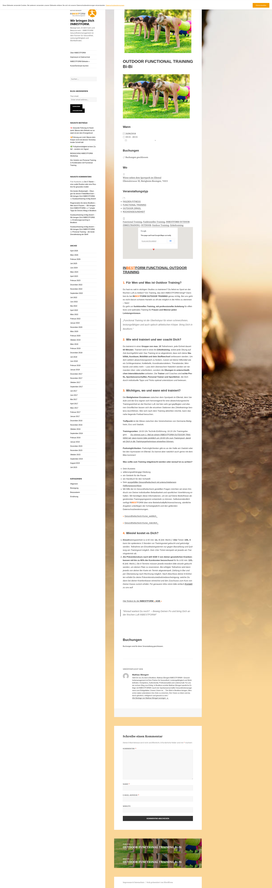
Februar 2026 (75, 259)
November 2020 (76, 327)
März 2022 (74, 314)
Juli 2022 (73, 297)
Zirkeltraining (176, 225)
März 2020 (74, 331)
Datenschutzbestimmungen (115, 5)
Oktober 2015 (75, 455)
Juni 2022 (74, 302)
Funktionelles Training (154, 221)
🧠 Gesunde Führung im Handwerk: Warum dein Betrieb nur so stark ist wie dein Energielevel (82, 130)
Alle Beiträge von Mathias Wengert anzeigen (149, 698)
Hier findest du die (142, 601)
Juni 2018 (74, 361)
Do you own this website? (149, 241)
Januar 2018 (75, 370)
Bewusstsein (75, 492)
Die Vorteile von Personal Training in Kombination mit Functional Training (83, 162)
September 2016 (76, 433)
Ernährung (74, 496)
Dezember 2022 (76, 285)
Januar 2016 (75, 442)
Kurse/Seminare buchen (79, 66)
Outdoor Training (160, 225)
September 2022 (76, 293)
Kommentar (129, 748)
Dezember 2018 (76, 353)
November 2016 (76, 425)
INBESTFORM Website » (79, 61)
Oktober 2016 (75, 429)
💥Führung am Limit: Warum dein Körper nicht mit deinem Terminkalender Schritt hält (83, 139)
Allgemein (74, 484)
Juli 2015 (73, 467)
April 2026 (74, 251)
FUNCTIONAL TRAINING (134, 205)
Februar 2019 (75, 348)
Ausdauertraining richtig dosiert (84, 199)
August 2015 (75, 463)
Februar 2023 (75, 280)
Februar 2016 (75, 438)
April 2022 (74, 310)
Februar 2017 (75, 412)
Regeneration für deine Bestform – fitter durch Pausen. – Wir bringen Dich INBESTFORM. (83, 205)
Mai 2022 (73, 306)
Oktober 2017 (75, 382)
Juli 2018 (73, 357)
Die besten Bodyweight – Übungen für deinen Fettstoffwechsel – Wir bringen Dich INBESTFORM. (82, 193)
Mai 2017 (73, 399)
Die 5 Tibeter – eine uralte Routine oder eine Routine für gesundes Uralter (83, 184)
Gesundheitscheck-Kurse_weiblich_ (141, 516)
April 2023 (74, 276)
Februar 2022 (75, 319)
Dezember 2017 (76, 374)
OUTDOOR (146, 225)
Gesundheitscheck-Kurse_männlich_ (141, 523)
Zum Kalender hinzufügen (140, 140)
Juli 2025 (73, 263)
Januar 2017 (75, 416)
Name (126, 784)
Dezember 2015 (76, 446)
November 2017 (76, 378)
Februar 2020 (75, 336)
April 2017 (74, 404)
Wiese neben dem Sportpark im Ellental (142, 177)
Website (126, 806)
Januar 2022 (75, 323)
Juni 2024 (74, 268)
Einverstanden (261, 5)
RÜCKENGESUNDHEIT (134, 212)
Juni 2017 (74, 395)
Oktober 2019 (75, 340)
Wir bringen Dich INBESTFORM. (82, 22)
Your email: (74, 96)
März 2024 (74, 272)
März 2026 (74, 255)
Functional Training (132, 221)
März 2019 (74, 344)
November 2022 (76, 289)
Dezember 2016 (76, 421)
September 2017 (76, 387)
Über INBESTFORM (78, 53)
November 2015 (76, 450)
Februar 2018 (75, 365)
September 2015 (76, 459)
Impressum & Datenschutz (80, 57)
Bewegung (74, 488)
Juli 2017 (73, 391)
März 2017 (74, 408)
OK (170, 241)
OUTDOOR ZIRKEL (132, 208)
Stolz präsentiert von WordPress (160, 882)
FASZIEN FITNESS (132, 201)
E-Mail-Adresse (131, 795)
